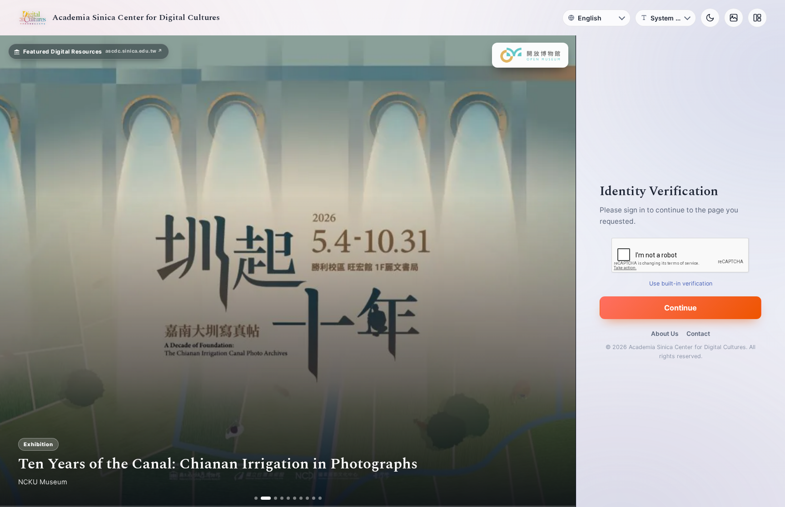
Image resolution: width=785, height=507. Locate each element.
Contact (698, 333)
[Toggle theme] (710, 17)
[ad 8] (307, 498)
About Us (664, 333)
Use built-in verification (680, 283)
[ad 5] (288, 498)
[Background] (733, 17)
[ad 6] (294, 498)
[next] (559, 271)
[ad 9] (313, 498)
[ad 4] (281, 498)
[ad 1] (256, 498)
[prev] (16, 271)
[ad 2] (262, 498)
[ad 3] (272, 498)
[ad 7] (301, 498)
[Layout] (757, 17)
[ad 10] (320, 498)
